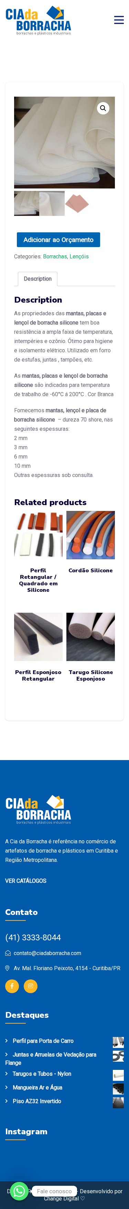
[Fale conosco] (19, 1191)
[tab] (37, 279)
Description (38, 279)
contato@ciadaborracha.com (47, 953)
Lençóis (79, 256)
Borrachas (55, 256)
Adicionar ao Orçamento (58, 240)
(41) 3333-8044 (33, 937)
